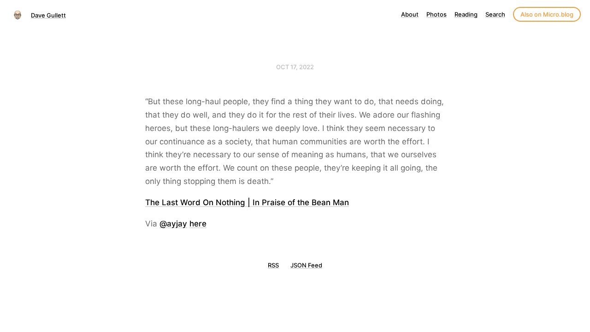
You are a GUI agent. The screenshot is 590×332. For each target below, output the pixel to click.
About (410, 14)
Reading (466, 14)
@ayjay (173, 223)
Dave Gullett (48, 15)
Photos (436, 14)
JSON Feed (306, 265)
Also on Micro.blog (546, 14)
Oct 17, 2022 (295, 67)
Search (495, 14)
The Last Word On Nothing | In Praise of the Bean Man (247, 202)
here (197, 223)
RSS (273, 265)
